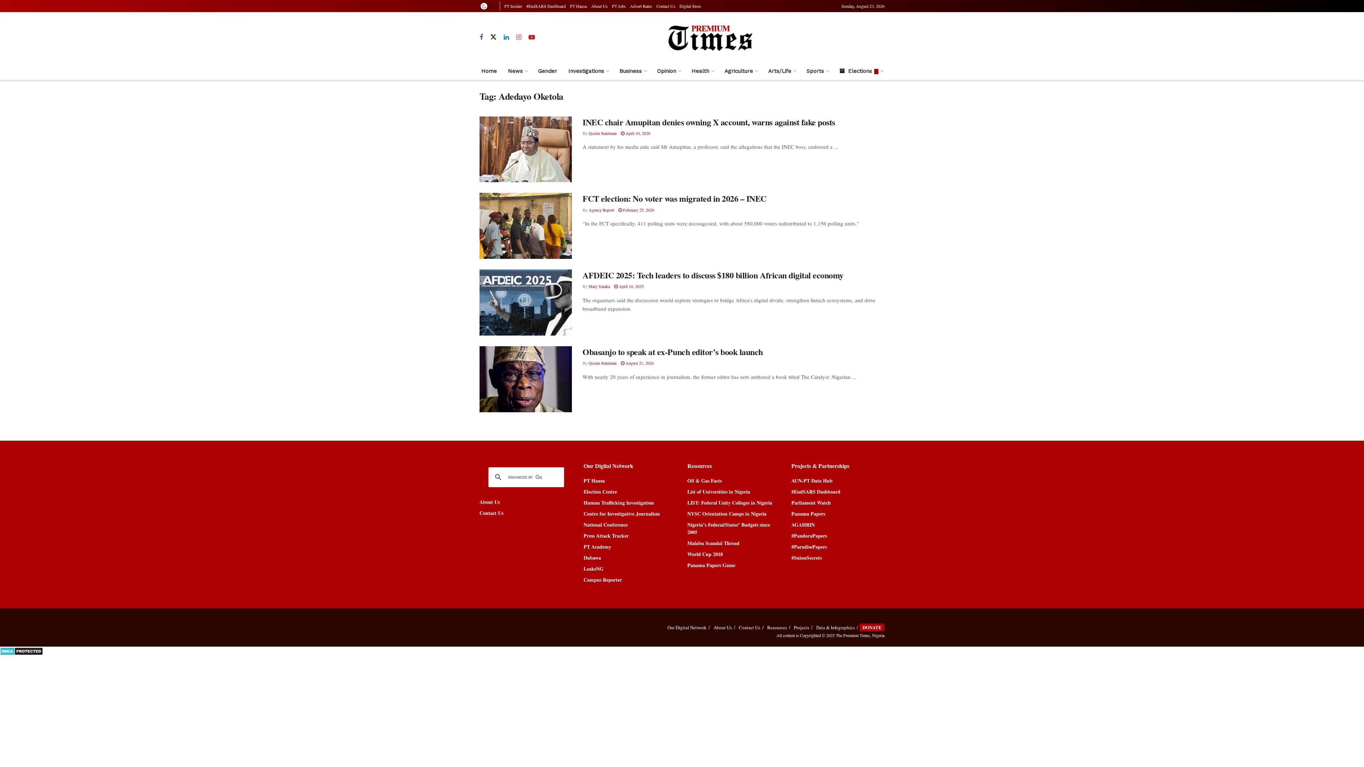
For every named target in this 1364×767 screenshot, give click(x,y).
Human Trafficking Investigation (619, 502)
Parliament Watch (811, 502)
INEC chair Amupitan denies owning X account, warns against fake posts (709, 122)
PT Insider (513, 6)
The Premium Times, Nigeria (860, 635)
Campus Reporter (603, 579)
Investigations (586, 71)
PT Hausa (578, 6)
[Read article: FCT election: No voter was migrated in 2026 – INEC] (526, 226)
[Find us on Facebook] (481, 37)
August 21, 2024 (639, 363)
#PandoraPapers (809, 535)
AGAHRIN (803, 524)
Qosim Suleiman (603, 133)
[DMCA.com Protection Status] (21, 650)
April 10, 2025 (631, 286)
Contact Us (665, 6)
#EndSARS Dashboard (546, 6)
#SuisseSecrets (806, 557)
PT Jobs (619, 6)
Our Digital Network (687, 627)
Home (489, 71)
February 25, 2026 (638, 210)
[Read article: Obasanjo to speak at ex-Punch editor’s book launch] (526, 379)
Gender (547, 71)
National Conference (606, 524)
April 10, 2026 (637, 133)
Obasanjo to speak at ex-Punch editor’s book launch (673, 352)
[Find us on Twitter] (493, 37)
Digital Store (690, 6)
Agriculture (739, 71)
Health (700, 71)
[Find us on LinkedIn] (506, 37)
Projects (801, 627)
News (515, 71)
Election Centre (600, 491)
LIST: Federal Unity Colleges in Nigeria (729, 502)
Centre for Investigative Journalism (622, 513)
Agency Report (601, 210)
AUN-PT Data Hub (812, 480)
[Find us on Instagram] (518, 37)
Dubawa (592, 557)
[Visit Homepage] (710, 37)
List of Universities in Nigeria (718, 491)
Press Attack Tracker (606, 535)
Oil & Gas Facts (704, 480)
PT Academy (597, 546)
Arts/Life (779, 71)
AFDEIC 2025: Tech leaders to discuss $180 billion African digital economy (713, 275)
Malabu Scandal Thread (713, 543)
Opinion (666, 71)
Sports (815, 71)
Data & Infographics (835, 627)
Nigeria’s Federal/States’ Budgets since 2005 (728, 528)
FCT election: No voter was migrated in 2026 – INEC (675, 198)
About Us (599, 6)
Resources (777, 627)
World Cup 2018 (705, 554)
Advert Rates (641, 6)
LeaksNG (593, 568)
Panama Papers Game (711, 565)
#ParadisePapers (809, 546)
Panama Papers (808, 513)
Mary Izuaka (599, 286)
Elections (860, 71)
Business (630, 71)
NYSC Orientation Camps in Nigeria (727, 513)
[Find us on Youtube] (532, 37)
